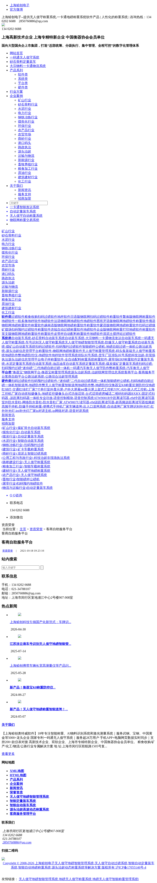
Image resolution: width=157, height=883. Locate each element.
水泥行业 (24, 108)
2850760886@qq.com (16, 842)
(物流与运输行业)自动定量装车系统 (27, 487)
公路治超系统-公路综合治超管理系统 (51, 376)
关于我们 (16, 185)
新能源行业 (26, 160)
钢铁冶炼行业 (28, 117)
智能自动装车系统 (23, 805)
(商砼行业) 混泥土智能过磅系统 (24, 453)
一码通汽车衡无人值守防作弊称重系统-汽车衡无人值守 (109, 368)
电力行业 (24, 113)
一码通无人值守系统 (24, 57)
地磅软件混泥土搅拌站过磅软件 (113, 333)
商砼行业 (24, 138)
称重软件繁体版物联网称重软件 (132, 316)
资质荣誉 (36, 529)
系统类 (23, 78)
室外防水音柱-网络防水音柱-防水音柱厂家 (32, 402)
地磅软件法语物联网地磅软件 (62, 321)
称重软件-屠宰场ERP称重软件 (115, 359)
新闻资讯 (24, 190)
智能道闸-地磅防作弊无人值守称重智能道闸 (46, 385)
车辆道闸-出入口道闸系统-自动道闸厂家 (98, 406)
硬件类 (23, 87)
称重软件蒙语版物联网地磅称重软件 (113, 325)
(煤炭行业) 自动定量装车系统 (23, 436)
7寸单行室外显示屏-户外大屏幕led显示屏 (64, 389)
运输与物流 (26, 155)
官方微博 (16, 9)
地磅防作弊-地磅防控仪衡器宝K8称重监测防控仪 (113, 385)
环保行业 (24, 126)
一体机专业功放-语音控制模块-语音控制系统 (62, 398)
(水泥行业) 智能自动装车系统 (23, 440)
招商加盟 (24, 198)
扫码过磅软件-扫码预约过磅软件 (58, 346)
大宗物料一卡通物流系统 (28, 66)
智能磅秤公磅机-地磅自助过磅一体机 (109, 346)
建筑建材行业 (28, 177)
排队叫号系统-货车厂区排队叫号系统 (104, 355)
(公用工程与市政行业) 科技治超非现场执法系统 (36, 458)
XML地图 (17, 771)
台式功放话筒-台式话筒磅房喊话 (88, 393)
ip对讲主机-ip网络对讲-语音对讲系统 (62, 410)
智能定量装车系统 (23, 801)
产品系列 (16, 70)
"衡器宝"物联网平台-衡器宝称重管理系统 (41, 372)
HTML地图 (18, 775)
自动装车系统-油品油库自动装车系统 (58, 363)
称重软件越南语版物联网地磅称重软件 (59, 325)
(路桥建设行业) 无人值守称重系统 (26, 462)
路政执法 (24, 147)
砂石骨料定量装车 (23, 61)
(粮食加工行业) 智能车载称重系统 (26, 466)
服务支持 (24, 194)
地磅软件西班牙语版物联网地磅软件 (109, 321)
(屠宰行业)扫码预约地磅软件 (22, 483)
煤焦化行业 (26, 121)
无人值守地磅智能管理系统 (29, 796)
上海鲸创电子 (19, 5)
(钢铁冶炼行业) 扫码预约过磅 (23, 445)
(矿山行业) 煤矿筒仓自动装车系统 (26, 428)
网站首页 (16, 53)
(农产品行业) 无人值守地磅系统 (24, 475)
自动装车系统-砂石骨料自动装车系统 (38, 338)
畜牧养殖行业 (28, 164)
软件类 (23, 74)
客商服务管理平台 (23, 813)
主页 (23, 529)
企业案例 (16, 96)
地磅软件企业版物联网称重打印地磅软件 (112, 329)
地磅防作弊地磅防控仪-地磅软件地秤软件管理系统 (41, 355)
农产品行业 (26, 130)
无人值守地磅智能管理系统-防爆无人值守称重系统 (101, 342)
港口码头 (24, 143)
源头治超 (24, 151)
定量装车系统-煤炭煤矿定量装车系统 (112, 363)
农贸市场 (24, 134)
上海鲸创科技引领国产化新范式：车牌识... (40, 622)
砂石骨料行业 (28, 104)
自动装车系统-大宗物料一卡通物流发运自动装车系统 (103, 338)
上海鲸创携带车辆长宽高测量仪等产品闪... (40, 665)
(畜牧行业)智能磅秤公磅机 (21, 479)
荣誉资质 (16, 792)
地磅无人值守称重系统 (75, 879)
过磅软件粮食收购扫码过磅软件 (34, 316)
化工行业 (24, 181)
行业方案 (16, 91)
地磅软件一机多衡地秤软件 (21, 321)
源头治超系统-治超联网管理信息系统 (97, 372)
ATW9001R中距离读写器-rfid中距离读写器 (124, 398)
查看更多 (8, 753)
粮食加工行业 (28, 168)
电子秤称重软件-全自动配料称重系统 (67, 359)
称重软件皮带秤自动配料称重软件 (65, 333)
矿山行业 (24, 100)
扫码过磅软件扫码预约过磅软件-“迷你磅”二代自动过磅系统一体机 (59, 381)
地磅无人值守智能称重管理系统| (115, 879)
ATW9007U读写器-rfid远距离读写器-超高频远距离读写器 (104, 402)
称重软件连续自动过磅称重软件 (60, 329)
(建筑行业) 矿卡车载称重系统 (23, 449)
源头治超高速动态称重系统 (29, 809)
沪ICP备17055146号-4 (131, 867)
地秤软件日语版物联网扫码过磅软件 (83, 316)
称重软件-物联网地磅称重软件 (60, 351)
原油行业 (24, 173)
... (40, 643)
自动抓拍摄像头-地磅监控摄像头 (41, 393)
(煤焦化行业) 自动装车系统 (21, 432)
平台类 (23, 83)
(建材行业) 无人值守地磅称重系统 (26, 470)
